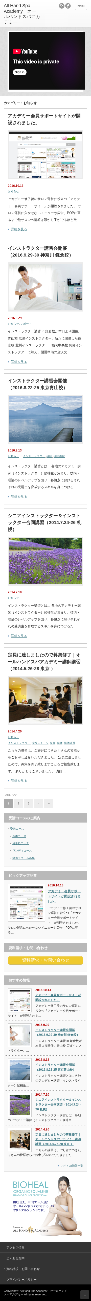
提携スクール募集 (23, 857)
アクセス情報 (15, 1247)
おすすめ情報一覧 (72, 1165)
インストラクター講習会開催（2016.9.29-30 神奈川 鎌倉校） (41, 252)
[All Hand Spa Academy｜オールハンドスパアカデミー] (22, 14)
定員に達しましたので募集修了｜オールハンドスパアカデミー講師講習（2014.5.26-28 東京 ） (44, 661)
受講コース (17, 828)
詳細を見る (19, 229)
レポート (26, 323)
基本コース (19, 836)
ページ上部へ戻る (84, 1294)
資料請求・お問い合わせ (23, 1269)
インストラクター (34, 456)
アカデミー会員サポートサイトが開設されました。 (44, 119)
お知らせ (13, 191)
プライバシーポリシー (21, 1279)
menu (81, 5)
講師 (49, 456)
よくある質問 (15, 1258)
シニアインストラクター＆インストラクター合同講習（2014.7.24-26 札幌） (44, 522)
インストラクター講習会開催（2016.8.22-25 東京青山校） (38, 384)
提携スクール (40, 742)
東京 (52, 742)
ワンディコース (22, 850)
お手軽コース (20, 843)
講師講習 (59, 456)
